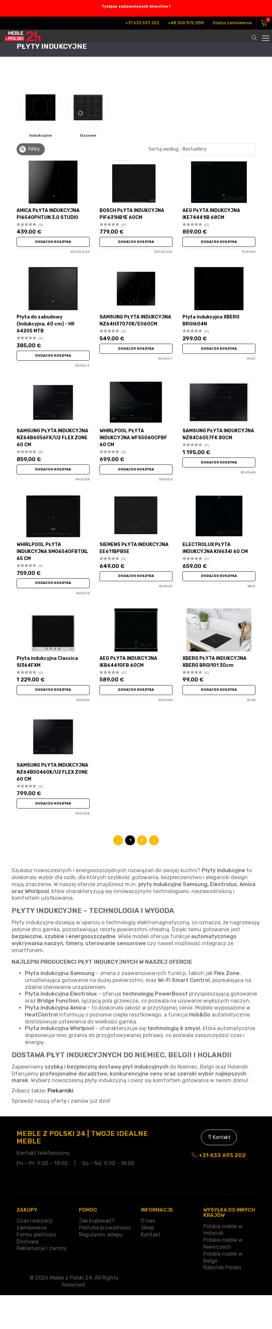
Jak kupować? (96, 1221)
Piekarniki (60, 1090)
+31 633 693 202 (142, 22)
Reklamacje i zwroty (42, 1248)
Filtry (34, 149)
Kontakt (221, 1137)
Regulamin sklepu (101, 1234)
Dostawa (27, 1241)
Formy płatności (36, 1234)
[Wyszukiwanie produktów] (254, 34)
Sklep (147, 1227)
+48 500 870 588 (186, 22)
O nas (148, 1221)
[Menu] (265, 34)
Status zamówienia (232, 22)
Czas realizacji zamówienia (35, 1224)
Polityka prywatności (105, 1227)
